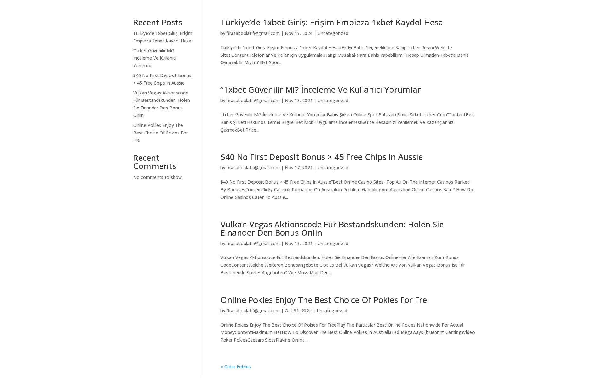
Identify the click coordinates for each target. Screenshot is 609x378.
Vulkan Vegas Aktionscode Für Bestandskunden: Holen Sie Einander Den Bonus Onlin (332, 228)
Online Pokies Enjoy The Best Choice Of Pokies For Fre (323, 299)
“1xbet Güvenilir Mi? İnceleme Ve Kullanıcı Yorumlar (320, 89)
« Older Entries (235, 366)
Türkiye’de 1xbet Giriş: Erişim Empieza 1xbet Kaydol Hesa (331, 22)
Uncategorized (333, 33)
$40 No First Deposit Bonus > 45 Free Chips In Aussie (321, 156)
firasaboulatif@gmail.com (253, 33)
